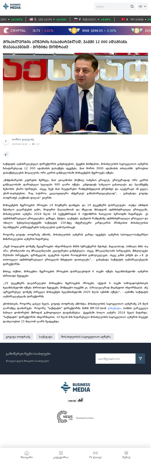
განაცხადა (114, 308)
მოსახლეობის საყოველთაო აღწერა (86, 336)
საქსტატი (45, 336)
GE (140, 6)
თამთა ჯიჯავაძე (23, 139)
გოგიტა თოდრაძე (18, 336)
